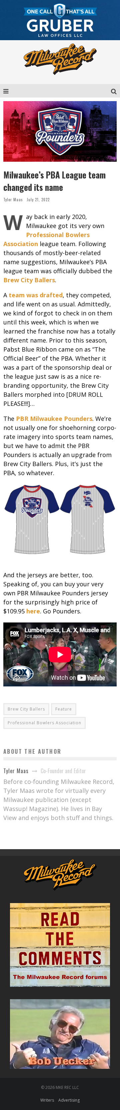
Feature (63, 709)
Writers (47, 1100)
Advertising (69, 1100)
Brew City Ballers (26, 709)
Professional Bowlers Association (44, 723)
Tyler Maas (13, 199)
